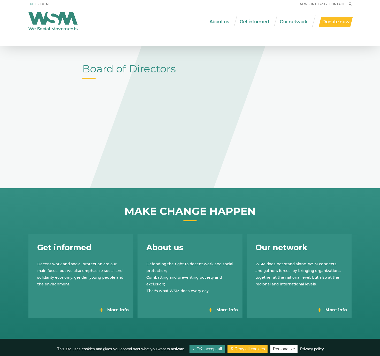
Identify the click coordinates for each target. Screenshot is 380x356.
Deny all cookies (249, 349)
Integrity (319, 4)
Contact (337, 4)
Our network (293, 22)
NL (48, 4)
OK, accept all (208, 349)
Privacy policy (312, 349)
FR (42, 4)
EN (30, 4)
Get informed (254, 22)
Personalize (284, 349)
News (304, 4)
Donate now (335, 22)
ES (36, 4)
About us (219, 22)
